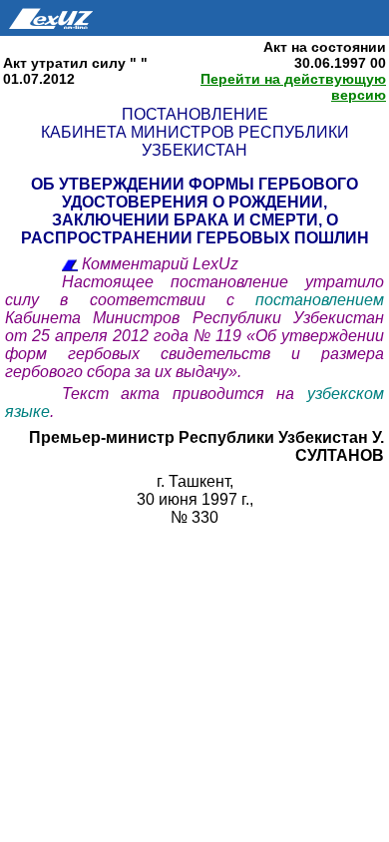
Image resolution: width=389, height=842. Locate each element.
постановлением (319, 299)
